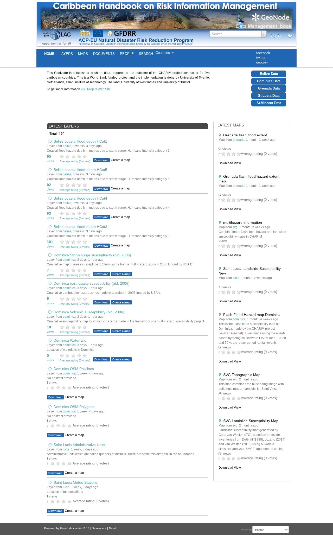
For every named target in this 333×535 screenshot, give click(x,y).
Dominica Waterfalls (70, 340)
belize (67, 146)
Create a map (121, 274)
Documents (104, 54)
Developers (99, 528)
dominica (69, 260)
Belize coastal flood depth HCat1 (80, 141)
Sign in (275, 35)
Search (146, 54)
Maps (83, 54)
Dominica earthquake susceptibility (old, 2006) (92, 283)
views (50, 158)
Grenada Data (269, 88)
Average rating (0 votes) (75, 161)
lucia (66, 449)
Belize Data (269, 74)
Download (101, 160)
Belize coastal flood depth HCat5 (80, 170)
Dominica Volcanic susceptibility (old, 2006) (89, 312)
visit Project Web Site (96, 89)
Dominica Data (268, 81)
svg (235, 227)
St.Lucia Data (268, 96)
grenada (239, 140)
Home (49, 54)
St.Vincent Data (269, 103)
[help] (292, 35)
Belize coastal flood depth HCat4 (80, 198)
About (112, 528)
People (127, 54)
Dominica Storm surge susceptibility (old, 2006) (92, 255)
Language (246, 529)
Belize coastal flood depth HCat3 (80, 227)
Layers (66, 54)
